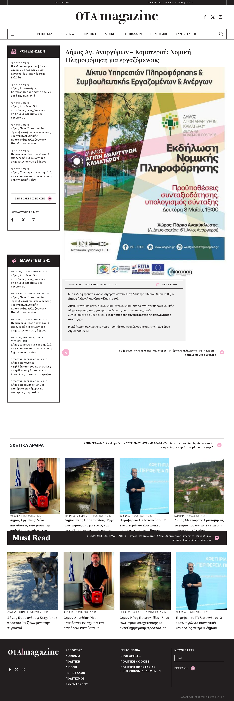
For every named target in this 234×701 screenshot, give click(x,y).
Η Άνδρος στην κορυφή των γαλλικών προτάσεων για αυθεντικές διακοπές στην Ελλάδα (29, 72)
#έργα (173, 443)
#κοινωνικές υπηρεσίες (179, 536)
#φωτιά (206, 540)
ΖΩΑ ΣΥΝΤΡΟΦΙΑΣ (16, 612)
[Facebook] (205, 17)
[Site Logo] (117, 17)
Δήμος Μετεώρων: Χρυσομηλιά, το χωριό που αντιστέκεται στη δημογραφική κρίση (31, 176)
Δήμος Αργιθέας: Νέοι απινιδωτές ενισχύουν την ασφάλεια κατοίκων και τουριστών (28, 112)
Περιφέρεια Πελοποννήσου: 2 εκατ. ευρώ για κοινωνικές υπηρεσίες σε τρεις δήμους (30, 158)
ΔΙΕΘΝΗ (110, 34)
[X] (212, 17)
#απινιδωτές (187, 443)
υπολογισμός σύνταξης (201, 354)
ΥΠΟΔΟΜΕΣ (43, 294)
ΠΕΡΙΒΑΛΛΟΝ (133, 34)
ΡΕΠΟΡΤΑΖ (44, 34)
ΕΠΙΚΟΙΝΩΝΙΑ (62, 2)
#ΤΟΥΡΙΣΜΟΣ (132, 443)
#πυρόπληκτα (191, 540)
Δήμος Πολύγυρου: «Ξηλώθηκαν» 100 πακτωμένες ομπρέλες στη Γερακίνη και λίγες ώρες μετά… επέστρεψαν (31, 368)
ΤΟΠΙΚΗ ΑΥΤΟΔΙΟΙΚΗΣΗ (82, 284)
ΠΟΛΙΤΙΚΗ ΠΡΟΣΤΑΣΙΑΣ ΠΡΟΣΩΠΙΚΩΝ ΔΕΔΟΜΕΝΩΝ (140, 669)
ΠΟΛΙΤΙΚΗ (89, 34)
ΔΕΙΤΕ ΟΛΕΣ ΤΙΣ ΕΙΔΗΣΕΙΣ (30, 198)
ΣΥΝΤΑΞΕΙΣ (207, 350)
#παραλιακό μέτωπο (189, 447)
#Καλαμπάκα (114, 443)
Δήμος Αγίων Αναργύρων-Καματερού (144, 350)
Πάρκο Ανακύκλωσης (184, 350)
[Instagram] (220, 17)
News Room (169, 284)
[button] (221, 34)
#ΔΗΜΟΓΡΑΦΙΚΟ (94, 443)
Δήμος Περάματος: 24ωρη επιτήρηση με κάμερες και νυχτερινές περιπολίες (28, 388)
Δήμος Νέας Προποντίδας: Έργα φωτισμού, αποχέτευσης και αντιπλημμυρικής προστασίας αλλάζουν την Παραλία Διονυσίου (31, 136)
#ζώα (160, 536)
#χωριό (208, 447)
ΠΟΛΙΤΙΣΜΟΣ (159, 34)
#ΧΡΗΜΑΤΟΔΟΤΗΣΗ (155, 443)
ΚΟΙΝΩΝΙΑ (67, 34)
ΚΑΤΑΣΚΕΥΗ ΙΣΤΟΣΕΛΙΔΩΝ (194, 697)
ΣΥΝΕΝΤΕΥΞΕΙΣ (186, 34)
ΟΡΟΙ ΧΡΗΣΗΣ (130, 656)
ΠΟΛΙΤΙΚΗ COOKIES (135, 661)
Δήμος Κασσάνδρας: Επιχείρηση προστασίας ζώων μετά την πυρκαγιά (31, 92)
